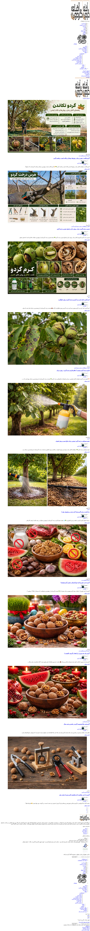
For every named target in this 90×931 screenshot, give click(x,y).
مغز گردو (79, 56)
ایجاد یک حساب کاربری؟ (84, 922)
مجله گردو (82, 53)
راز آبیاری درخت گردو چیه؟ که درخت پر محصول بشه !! (75, 512)
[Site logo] (86, 19)
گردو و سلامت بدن (77, 58)
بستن (88, 915)
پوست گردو (79, 61)
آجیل (83, 66)
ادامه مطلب (86, 169)
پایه (88, 297)
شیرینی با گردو (78, 63)
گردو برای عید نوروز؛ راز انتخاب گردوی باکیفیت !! (76, 653)
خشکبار (82, 67)
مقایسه (85, 910)
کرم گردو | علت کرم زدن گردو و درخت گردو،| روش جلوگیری (73, 299)
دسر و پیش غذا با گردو (77, 59)
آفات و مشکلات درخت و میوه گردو (81, 226)
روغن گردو (79, 62)
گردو (80, 54)
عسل (83, 64)
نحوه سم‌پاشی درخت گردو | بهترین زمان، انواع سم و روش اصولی (72, 441)
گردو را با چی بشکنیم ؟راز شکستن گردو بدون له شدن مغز (74, 795)
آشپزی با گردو (78, 57)
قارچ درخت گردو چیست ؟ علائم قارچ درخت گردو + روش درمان (73, 370)
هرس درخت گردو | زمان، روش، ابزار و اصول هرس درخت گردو (73, 229)
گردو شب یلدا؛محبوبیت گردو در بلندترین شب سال (76, 724)
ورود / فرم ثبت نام (83, 911)
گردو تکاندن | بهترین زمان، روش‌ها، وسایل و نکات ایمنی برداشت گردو (71, 158)
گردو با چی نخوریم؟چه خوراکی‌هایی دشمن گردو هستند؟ (75, 582)
